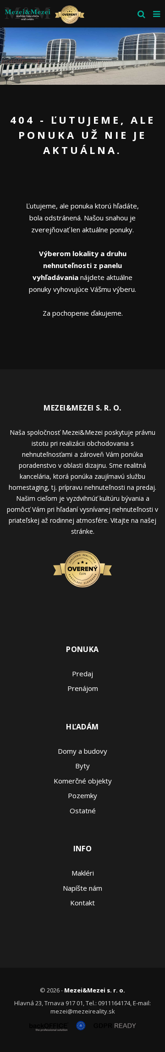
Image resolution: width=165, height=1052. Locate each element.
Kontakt (82, 902)
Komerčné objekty (83, 780)
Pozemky (82, 795)
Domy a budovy (82, 751)
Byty (82, 765)
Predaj (82, 673)
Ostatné (83, 810)
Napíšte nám (82, 888)
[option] (82, 56)
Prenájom (82, 688)
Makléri (83, 872)
